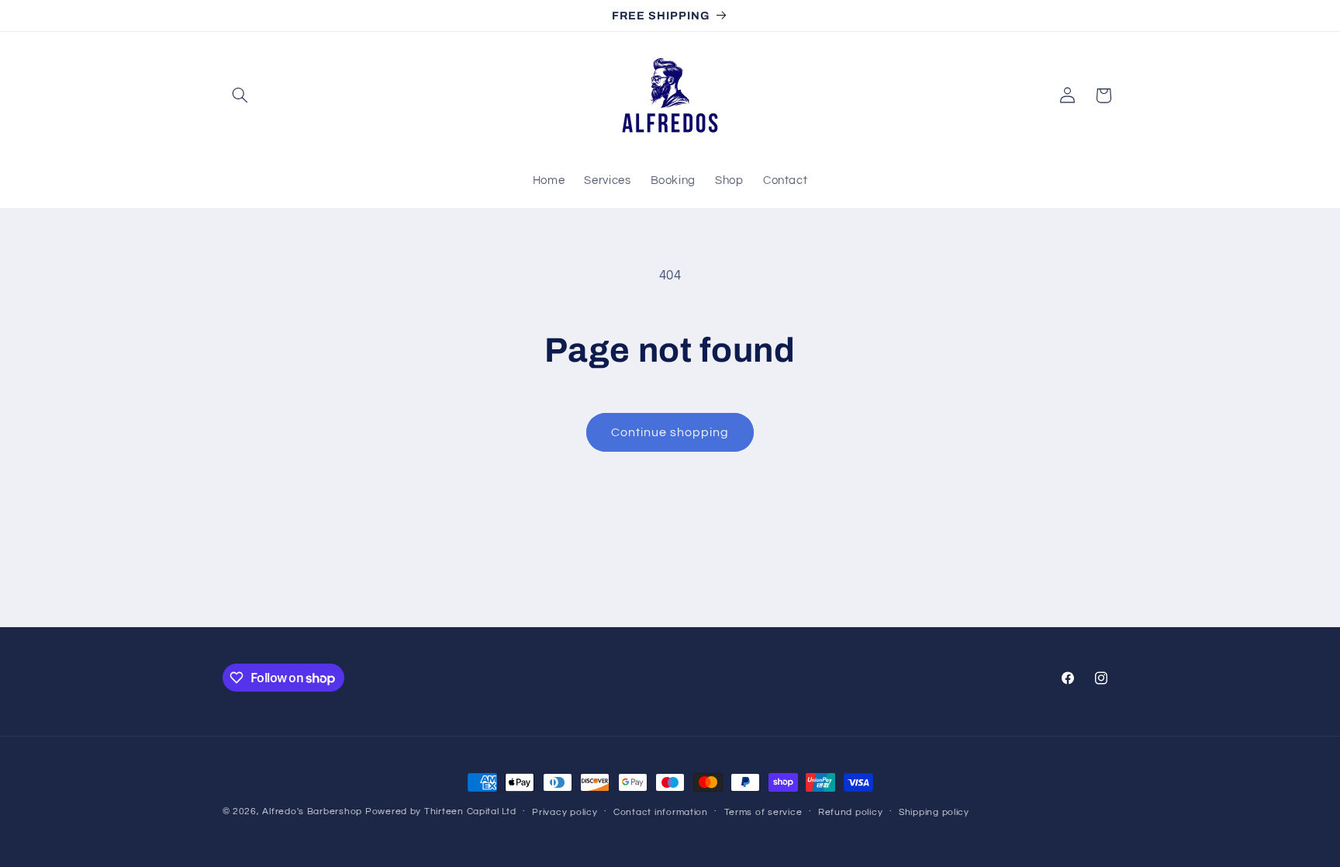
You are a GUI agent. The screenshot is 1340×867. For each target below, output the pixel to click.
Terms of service (763, 812)
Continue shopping (670, 432)
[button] (240, 95)
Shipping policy (934, 812)
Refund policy (850, 812)
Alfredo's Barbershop (312, 811)
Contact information (660, 812)
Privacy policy (564, 812)
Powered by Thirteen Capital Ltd (440, 811)
